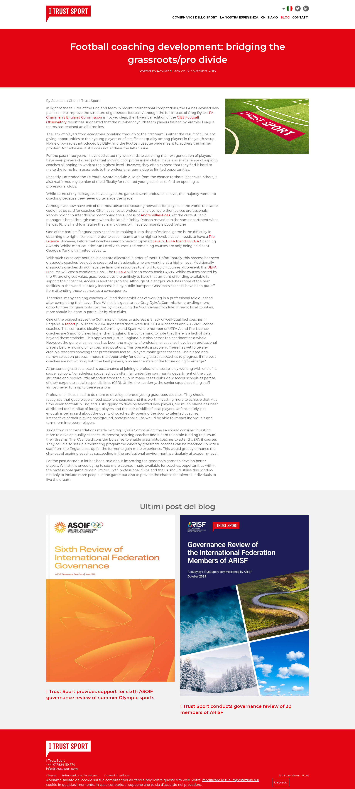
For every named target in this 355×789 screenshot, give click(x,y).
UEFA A (120, 272)
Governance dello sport (194, 17)
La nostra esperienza (239, 17)
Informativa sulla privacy (80, 776)
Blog (285, 17)
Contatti (300, 17)
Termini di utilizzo (117, 776)
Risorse (51, 776)
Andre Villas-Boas (155, 215)
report (70, 324)
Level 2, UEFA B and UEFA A (176, 241)
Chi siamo (269, 17)
